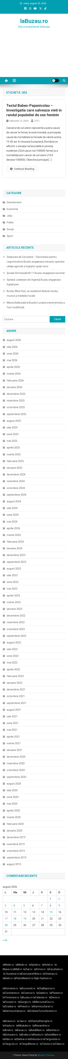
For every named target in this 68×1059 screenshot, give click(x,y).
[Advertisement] (34, 57)
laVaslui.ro (9, 1025)
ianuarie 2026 (14, 387)
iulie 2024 (12, 508)
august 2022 (14, 642)
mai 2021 (12, 729)
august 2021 (14, 709)
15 (51, 912)
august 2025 (14, 420)
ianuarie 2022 (14, 682)
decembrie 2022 (16, 615)
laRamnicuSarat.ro (42, 1006)
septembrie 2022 (16, 635)
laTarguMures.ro (28, 1043)
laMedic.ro (22, 964)
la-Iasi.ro (22, 1021)
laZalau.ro (58, 1043)
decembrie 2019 (16, 837)
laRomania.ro (10, 988)
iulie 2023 (12, 575)
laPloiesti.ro (56, 992)
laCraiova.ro (28, 992)
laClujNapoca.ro (46, 988)
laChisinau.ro (50, 973)
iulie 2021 (12, 716)
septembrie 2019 (16, 857)
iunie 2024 (12, 514)
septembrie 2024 (16, 494)
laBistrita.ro (52, 1030)
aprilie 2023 (13, 595)
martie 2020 (14, 817)
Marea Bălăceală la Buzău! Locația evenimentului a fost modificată (36, 305)
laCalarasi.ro (40, 997)
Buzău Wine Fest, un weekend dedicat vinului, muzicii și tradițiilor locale (32, 293)
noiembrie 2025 (16, 400)
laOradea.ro (9, 1006)
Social (10, 229)
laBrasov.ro (9, 1021)
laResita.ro (37, 1034)
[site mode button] (55, 80)
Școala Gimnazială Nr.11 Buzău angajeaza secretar (36, 273)
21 (42, 918)
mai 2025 (12, 440)
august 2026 (14, 340)
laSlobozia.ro (35, 1039)
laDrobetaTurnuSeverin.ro (42, 1010)
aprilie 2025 (13, 447)
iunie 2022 (12, 655)
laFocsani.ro (9, 1001)
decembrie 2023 (16, 555)
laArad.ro (8, 1030)
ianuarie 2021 (14, 750)
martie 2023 (14, 602)
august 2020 (14, 783)
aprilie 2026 (13, 367)
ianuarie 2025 (14, 467)
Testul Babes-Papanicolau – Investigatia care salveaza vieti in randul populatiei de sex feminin (34, 110)
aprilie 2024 (13, 528)
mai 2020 (12, 803)
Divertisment (14, 202)
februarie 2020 (15, 823)
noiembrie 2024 (16, 481)
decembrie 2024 (16, 474)
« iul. (5, 940)
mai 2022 (12, 662)
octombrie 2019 (16, 850)
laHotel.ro (47, 964)
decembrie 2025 (16, 393)
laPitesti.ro (24, 1006)
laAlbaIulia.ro (23, 1025)
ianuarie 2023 (14, 608)
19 (24, 918)
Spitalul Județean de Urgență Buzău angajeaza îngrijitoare (34, 282)
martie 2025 (14, 454)
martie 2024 (14, 535)
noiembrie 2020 (16, 763)
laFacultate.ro (55, 969)
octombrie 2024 (16, 488)
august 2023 (14, 568)
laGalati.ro (42, 992)
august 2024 (14, 501)
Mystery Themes (46, 1055)
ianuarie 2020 (14, 830)
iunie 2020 (12, 797)
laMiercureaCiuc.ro (43, 1001)
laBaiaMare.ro (37, 1030)
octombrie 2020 (16, 770)
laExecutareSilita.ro (31, 973)
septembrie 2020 (16, 777)
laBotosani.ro (10, 1034)
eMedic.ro (8, 964)
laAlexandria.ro (41, 1025)
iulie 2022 (12, 649)
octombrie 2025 (16, 407)
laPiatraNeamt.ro (23, 978)
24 (6, 925)
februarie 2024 (15, 541)
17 (6, 918)
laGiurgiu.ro (25, 1001)
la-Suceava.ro (11, 973)
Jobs (9, 215)
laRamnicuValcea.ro (14, 1010)
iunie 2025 (12, 434)
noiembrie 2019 (16, 844)
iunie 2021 (12, 723)
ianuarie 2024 (14, 548)
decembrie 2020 (16, 756)
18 (14, 918)
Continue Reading (24, 168)
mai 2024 (12, 521)
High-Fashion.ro (43, 978)
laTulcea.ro (46, 1043)
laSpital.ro (34, 964)
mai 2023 (12, 588)
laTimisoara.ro (11, 997)
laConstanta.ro (11, 992)
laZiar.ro (27, 969)
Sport (10, 236)
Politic (10, 222)
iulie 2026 (12, 346)
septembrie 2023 (16, 561)
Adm (37, 120)
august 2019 (14, 864)
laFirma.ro (40, 969)
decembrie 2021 (16, 689)
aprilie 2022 (13, 669)
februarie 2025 (15, 461)
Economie (12, 209)
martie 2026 (14, 373)
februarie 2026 (15, 380)
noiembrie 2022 (16, 622)
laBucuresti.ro (27, 988)
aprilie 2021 (13, 736)
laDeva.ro (54, 997)
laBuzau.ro (34, 21)
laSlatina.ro (20, 1039)
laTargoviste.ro (51, 1039)
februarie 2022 (15, 676)
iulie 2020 (12, 790)
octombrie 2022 (16, 629)
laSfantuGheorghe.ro (40, 1021)
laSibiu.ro (8, 1039)
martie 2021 (14, 743)
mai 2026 (12, 360)
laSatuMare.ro (53, 1034)
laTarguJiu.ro (11, 1043)
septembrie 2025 (16, 414)
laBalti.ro (8, 978)
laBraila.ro (25, 1034)
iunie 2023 (12, 582)
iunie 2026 (12, 353)
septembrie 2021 (16, 703)
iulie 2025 (12, 427)
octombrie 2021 (16, 696)
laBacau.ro (21, 1030)
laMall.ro (17, 969)
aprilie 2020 (13, 810)
